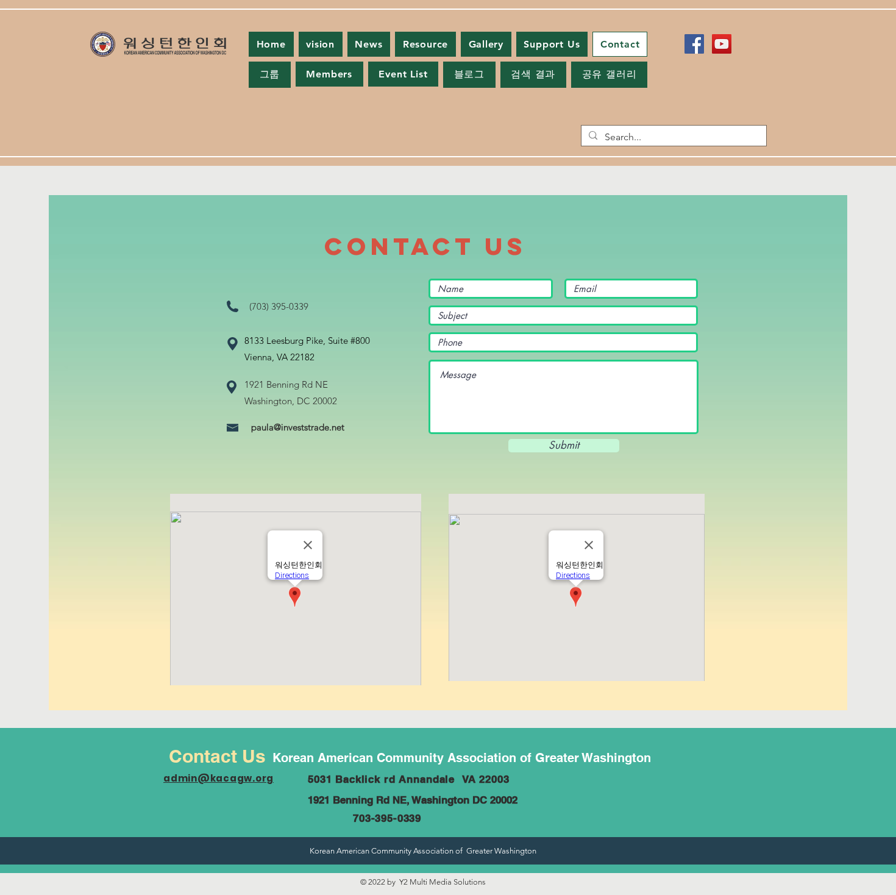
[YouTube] (721, 44)
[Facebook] (694, 44)
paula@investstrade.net (297, 427)
